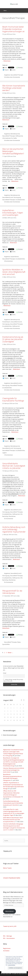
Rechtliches (12, 516)
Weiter (10, 652)
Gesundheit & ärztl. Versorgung (11, 197)
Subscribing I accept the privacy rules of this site (13, 680)
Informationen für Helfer (9, 138)
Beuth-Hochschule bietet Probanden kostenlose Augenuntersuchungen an (13, 29)
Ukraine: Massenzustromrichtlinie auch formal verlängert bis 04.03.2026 (13, 770)
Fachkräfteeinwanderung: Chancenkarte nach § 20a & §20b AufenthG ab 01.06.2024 (13, 803)
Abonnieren (9, 911)
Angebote (7, 75)
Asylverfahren (14, 256)
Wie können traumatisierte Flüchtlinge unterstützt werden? (13, 88)
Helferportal (19, 136)
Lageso (4, 453)
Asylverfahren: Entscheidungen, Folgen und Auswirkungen (12, 212)
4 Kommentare (8, 261)
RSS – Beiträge (7, 936)
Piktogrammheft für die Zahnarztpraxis (12, 591)
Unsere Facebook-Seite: (11, 878)
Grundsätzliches (20, 200)
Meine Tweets (7, 868)
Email (4, 673)
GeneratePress (22, 973)
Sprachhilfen (6, 644)
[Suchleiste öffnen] (25, 10)
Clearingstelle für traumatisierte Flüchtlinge (13, 399)
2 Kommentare (8, 455)
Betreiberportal (15, 134)
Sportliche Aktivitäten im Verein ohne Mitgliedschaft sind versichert (13, 271)
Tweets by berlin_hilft (9, 926)
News (19, 642)
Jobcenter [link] (22, 351)
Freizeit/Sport (6, 322)
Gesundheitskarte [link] (7, 481)
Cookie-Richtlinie (11, 965)
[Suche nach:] (14, 840)
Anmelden (6, 951)
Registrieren (6, 948)
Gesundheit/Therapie (16, 75)
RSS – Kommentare (9, 938)
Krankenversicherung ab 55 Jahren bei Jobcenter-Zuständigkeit (12, 339)
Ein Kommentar (8, 518)
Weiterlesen (7, 61)
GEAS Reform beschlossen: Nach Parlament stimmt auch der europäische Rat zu (13, 819)
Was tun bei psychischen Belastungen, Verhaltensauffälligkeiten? (13, 151)
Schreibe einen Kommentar (12, 77)
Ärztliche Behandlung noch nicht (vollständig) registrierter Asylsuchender (14, 529)
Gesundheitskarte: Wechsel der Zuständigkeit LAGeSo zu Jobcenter (13, 465)
